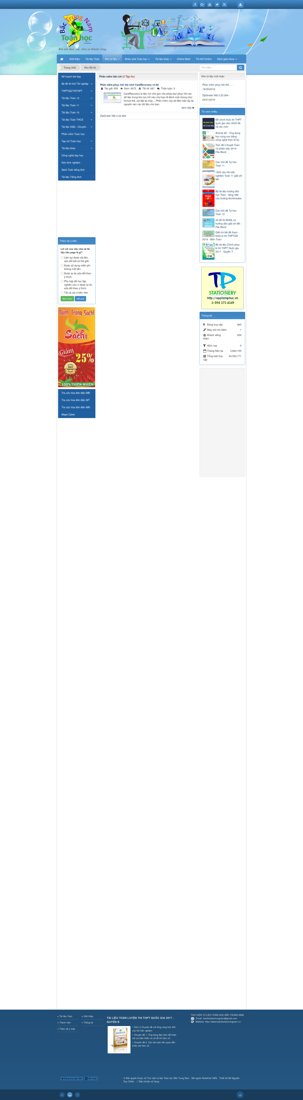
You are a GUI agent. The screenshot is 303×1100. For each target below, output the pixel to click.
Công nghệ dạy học (72, 155)
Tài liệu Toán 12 (70, 98)
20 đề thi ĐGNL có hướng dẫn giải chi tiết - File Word (229, 223)
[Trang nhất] (62, 59)
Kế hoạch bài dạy (71, 76)
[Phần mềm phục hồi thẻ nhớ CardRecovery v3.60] (112, 98)
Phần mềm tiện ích (110, 76)
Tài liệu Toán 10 (70, 112)
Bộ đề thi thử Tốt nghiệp (75, 83)
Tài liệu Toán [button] (92, 59)
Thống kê (88, 1022)
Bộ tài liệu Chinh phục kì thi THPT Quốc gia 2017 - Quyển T (228, 248)
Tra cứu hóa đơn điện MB (76, 393)
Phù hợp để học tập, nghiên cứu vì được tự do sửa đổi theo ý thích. (78, 284)
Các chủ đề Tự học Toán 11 (226, 163)
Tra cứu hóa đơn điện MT (76, 400)
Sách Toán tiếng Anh (73, 169)
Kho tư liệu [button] (111, 59)
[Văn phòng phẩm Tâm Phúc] (222, 287)
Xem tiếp (186, 107)
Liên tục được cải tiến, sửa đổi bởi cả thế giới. (76, 259)
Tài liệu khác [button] (162, 59)
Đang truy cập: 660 (72, 1078)
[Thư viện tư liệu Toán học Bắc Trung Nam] (76, 29)
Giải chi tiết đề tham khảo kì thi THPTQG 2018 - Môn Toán (220, 235)
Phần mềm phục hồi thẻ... (216, 84)
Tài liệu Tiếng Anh (72, 177)
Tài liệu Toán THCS (72, 119)
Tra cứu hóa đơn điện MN (76, 407)
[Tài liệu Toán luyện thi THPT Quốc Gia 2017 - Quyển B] (119, 1040)
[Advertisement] (147, 147)
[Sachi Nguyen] (76, 347)
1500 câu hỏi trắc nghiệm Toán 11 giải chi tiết (229, 175)
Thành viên (65, 1022)
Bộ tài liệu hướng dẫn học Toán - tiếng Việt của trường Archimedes (228, 194)
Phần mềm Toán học (73, 134)
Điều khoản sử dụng (149, 1081)
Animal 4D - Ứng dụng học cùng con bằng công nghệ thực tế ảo (228, 136)
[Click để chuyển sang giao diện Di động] (77, 1094)
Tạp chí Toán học (71, 141)
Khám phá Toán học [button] (136, 59)
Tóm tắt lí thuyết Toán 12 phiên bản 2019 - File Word (228, 148)
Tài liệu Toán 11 (70, 105)
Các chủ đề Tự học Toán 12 (226, 212)
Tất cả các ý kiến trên (76, 292)
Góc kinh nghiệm (71, 162)
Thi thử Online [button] (204, 59)
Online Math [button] (183, 59)
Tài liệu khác (68, 148)
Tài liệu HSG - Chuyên (74, 126)
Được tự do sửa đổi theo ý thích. (77, 275)
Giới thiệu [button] (74, 59)
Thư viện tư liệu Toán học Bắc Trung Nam (168, 1078)
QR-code (92, 1078)
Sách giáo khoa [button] (226, 59)
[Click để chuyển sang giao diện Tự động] (62, 1094)
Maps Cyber (68, 414)
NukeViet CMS (209, 1078)
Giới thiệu (88, 1016)
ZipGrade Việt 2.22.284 (113, 115)
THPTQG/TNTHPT (72, 91)
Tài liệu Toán (65, 1016)
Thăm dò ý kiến (67, 1028)
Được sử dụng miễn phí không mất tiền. (77, 267)
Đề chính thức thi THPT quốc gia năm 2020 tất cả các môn (229, 123)
